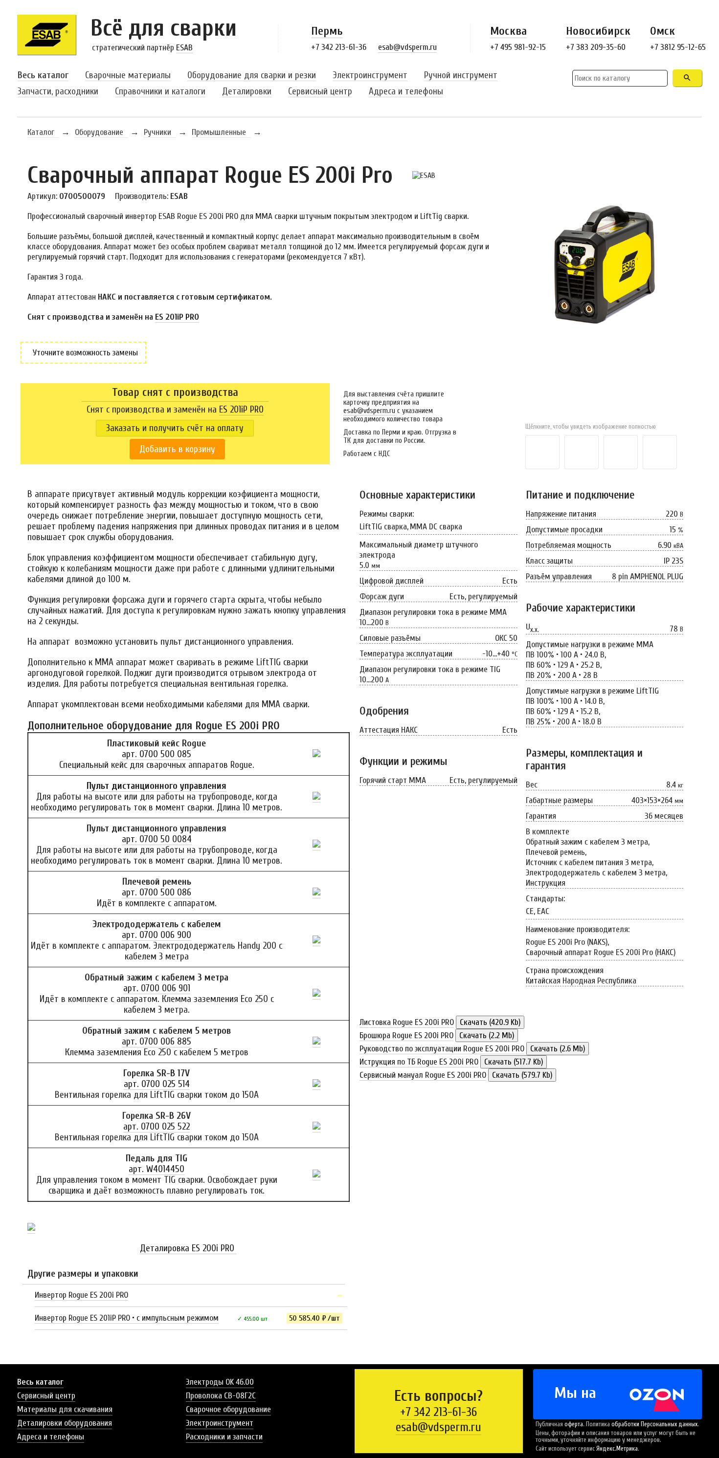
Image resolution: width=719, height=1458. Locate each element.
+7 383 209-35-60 (596, 47)
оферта (573, 1424)
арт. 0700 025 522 (156, 1126)
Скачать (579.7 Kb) (522, 1075)
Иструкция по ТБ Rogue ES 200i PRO (419, 1062)
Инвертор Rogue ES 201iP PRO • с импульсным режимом (127, 1318)
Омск (662, 31)
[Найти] (687, 78)
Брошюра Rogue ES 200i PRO (406, 1035)
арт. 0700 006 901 (156, 988)
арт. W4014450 (156, 1169)
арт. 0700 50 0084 (157, 839)
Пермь (327, 31)
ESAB (184, 48)
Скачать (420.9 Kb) (490, 1022)
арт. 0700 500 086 (156, 892)
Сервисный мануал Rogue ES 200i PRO (423, 1075)
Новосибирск (598, 31)
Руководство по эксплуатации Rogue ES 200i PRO (442, 1049)
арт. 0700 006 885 (156, 1041)
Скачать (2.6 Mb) (557, 1049)
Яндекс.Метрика (617, 1448)
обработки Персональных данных (654, 1424)
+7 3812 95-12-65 (678, 47)
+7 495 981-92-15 (518, 47)
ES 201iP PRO (177, 317)
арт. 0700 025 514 (157, 1084)
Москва (508, 31)
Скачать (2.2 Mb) (486, 1035)
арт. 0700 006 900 (156, 935)
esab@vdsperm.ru (407, 47)
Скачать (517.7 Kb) (513, 1062)
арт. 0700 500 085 (156, 754)
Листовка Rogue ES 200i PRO (407, 1022)
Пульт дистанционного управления (156, 786)
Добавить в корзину (177, 449)
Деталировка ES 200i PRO (188, 1248)
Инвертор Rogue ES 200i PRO (81, 1295)
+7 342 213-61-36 (338, 47)
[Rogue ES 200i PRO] (608, 304)
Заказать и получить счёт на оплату (175, 428)
